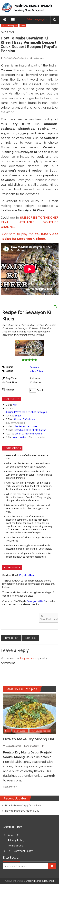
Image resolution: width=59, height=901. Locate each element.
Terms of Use (15, 845)
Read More (9, 786)
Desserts (34, 367)
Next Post (30, 638)
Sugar (18, 415)
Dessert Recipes (9, 26)
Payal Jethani (32, 746)
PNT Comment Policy (20, 850)
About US (13, 835)
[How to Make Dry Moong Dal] (29, 713)
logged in (27, 658)
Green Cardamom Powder (29, 433)
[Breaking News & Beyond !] (5, 20)
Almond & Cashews (24, 419)
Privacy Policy (16, 840)
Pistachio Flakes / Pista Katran (30, 430)
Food (23, 26)
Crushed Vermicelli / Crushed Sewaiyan (26, 411)
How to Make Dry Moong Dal (28, 739)
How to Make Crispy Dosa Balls (23, 805)
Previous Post (11, 638)
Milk (15, 404)
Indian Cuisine (37, 371)
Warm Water (19, 437)
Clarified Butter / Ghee (26, 426)
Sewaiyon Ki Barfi (36, 601)
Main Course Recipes (40, 731)
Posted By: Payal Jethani (14, 58)
